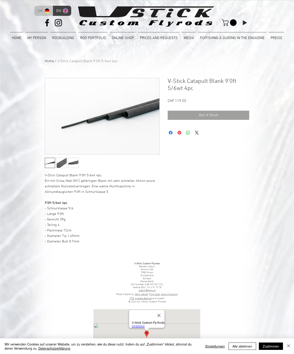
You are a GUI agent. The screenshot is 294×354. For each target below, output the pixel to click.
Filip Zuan (154, 294)
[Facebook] (47, 23)
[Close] (288, 346)
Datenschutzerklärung (54, 348)
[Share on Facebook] (170, 132)
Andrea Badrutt (143, 298)
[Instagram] (58, 23)
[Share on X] (197, 132)
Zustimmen (271, 346)
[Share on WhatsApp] (188, 132)
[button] (230, 22)
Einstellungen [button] (215, 346)
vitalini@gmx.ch (147, 290)
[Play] (245, 22)
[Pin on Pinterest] (179, 132)
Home (49, 61)
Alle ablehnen (242, 346)
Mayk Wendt (141, 294)
